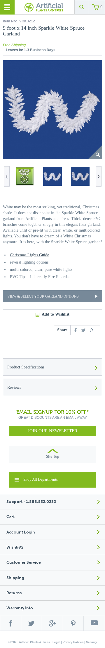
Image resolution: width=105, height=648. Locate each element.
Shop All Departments (40, 479)
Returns (14, 593)
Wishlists (14, 547)
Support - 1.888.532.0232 (31, 502)
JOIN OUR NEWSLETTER (52, 430)
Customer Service (23, 562)
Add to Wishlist (55, 314)
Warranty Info (19, 608)
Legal (56, 642)
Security (91, 642)
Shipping (15, 578)
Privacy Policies (73, 642)
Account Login (20, 532)
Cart (10, 517)
